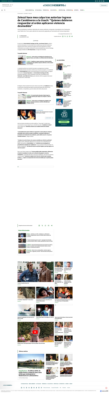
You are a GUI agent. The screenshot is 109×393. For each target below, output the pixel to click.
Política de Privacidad (46, 387)
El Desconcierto (20, 13)
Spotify (34, 387)
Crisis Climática (10, 1)
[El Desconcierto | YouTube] (101, 1)
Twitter (24, 387)
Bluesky (41, 387)
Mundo (82, 10)
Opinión (76, 10)
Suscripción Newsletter (54, 387)
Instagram (26, 387)
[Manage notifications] (106, 388)
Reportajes (61, 10)
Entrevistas (69, 10)
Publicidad (64, 387)
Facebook (21, 387)
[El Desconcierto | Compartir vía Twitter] (65, 36)
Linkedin (31, 387)
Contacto (68, 387)
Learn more (48, 117)
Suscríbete (64, 122)
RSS (60, 387)
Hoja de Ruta (53, 10)
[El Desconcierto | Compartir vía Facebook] (62, 36)
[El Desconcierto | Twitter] (97, 1)
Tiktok (36, 387)
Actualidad (37, 10)
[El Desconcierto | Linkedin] (103, 1)
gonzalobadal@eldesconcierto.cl (6, 391)
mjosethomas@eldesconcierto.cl (79, 390)
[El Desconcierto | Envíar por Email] (69, 36)
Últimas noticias (24, 383)
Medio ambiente (29, 10)
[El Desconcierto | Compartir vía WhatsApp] (67, 36)
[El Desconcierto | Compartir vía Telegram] (72, 36)
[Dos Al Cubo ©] (104, 391)
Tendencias (45, 10)
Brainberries (39, 110)
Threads (38, 387)
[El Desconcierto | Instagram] (99, 1)
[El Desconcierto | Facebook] (95, 1)
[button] (104, 5)
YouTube (29, 387)
